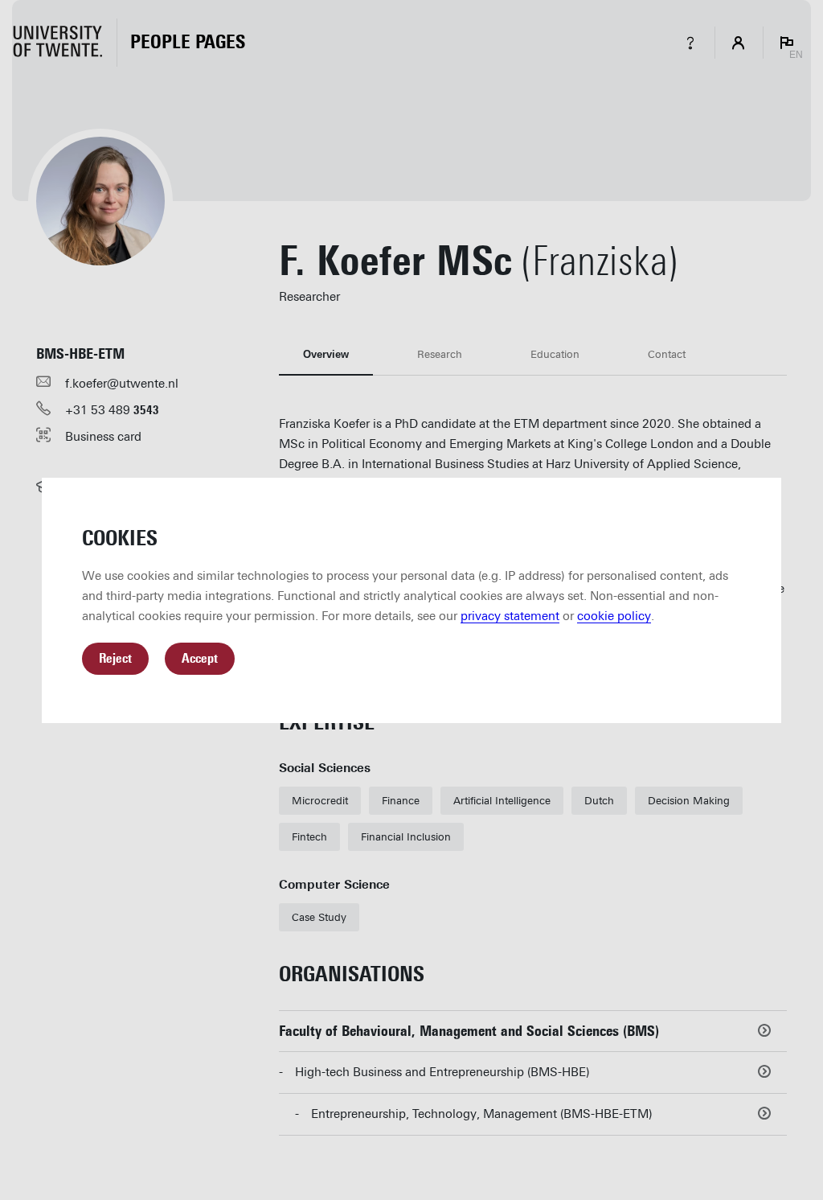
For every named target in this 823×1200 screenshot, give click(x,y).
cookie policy (614, 616)
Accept (200, 658)
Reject (115, 658)
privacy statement (510, 616)
